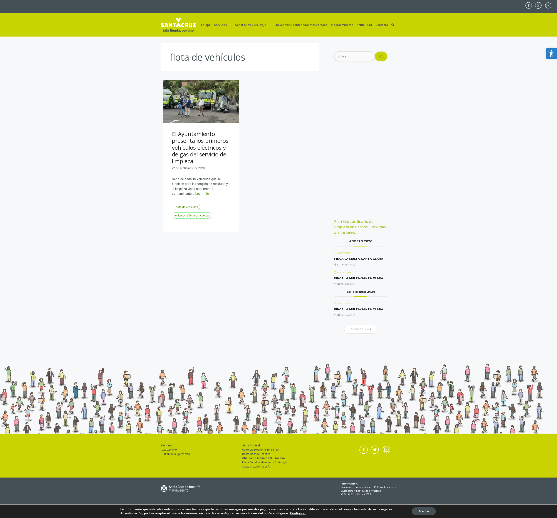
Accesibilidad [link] (363, 487)
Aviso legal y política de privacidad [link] (361, 490)
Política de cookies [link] (385, 487)
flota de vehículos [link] (187, 207)
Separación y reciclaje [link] (250, 25)
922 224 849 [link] (169, 449)
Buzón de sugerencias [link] (176, 454)
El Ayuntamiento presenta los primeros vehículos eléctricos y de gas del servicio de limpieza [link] (200, 147)
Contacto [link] (382, 25)
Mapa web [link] (347, 487)
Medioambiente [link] (342, 25)
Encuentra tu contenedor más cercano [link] (301, 25)
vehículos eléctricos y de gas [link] (192, 215)
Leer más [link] (202, 194)
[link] (551, 53)
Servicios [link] (220, 25)
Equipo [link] (206, 25)
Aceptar (423, 511)
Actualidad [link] (364, 25)
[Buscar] (381, 56)
